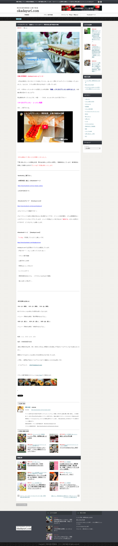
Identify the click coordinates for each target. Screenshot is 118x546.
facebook (101, 2)
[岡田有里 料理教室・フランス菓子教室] (28, 12)
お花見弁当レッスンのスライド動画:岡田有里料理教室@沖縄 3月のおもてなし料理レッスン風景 (96, 52)
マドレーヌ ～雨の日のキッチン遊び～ (84, 528)
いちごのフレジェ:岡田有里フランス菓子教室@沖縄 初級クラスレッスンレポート (37, 486)
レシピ (86, 121)
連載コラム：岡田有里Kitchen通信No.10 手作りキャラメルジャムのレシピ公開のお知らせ (64, 496)
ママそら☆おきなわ (89, 123)
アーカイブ (86, 146)
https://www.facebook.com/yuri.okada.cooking (41, 409)
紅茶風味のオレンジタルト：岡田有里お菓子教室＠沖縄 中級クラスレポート (63, 521)
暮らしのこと (74, 434)
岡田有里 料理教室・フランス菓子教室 (57, 544)
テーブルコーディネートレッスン (92, 111)
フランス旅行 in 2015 (89, 101)
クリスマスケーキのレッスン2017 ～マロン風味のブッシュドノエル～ (37, 449)
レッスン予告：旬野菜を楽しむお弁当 (84, 517)
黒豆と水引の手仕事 (66, 436)
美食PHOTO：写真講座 (37, 473)
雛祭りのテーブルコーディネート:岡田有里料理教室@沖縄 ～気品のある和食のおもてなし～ (96, 36)
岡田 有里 (27, 407)
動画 (86, 128)
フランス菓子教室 (48, 14)
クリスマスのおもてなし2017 (69, 447)
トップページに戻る (21, 504)
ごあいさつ (87, 99)
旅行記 (86, 113)
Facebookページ (91, 14)
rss (99, 2)
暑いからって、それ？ (67, 474)
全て (26, 27)
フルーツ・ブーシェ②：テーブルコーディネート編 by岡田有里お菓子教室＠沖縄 (33, 496)
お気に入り (87, 118)
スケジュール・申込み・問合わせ (69, 14)
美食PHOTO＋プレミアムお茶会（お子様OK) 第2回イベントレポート (37, 477)
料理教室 (27, 14)
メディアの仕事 (88, 131)
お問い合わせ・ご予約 (90, 133)
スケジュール (35, 434)
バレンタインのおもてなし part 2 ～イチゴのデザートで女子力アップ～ (69, 486)
